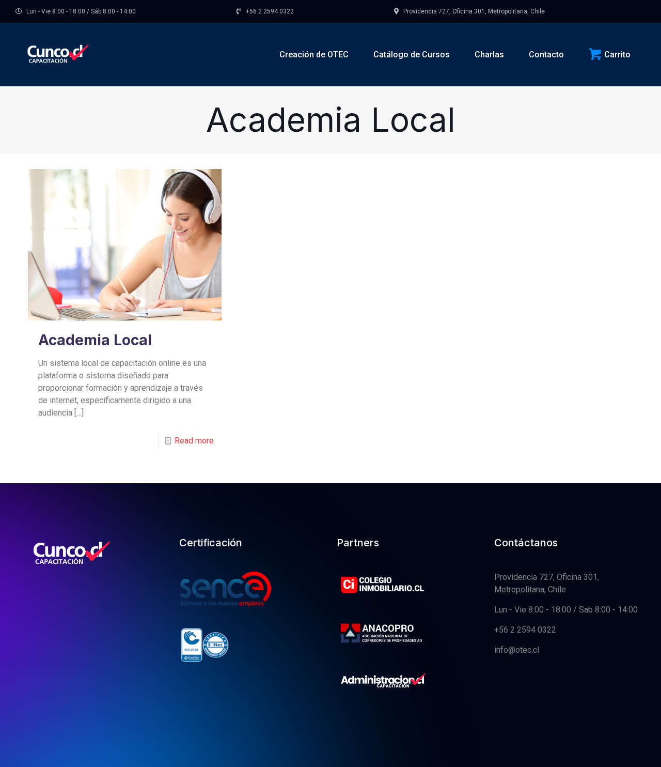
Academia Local (95, 340)
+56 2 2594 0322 (525, 630)
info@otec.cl (516, 650)
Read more (194, 441)
